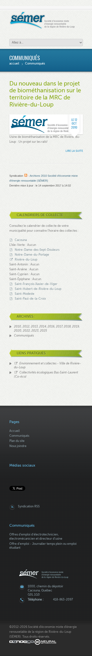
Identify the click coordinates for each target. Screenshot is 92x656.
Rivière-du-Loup (26, 259)
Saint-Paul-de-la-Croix (30, 298)
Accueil (14, 431)
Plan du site (17, 441)
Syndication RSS (29, 506)
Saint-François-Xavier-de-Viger (36, 284)
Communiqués (35, 63)
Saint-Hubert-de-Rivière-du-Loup (38, 289)
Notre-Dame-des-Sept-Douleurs (37, 249)
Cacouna (21, 240)
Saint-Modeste (24, 293)
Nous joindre (17, 446)
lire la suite (74, 151)
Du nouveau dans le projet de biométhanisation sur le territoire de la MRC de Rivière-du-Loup (45, 94)
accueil (14, 63)
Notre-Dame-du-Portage (32, 254)
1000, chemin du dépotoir (45, 586)
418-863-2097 (63, 599)
